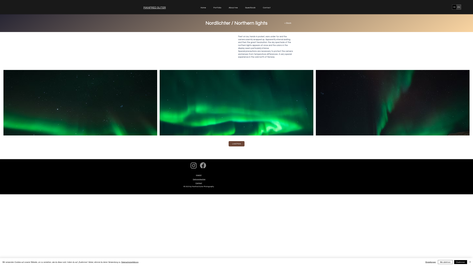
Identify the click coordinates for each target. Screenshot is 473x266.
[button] (219, 7)
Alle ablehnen (445, 262)
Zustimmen (460, 262)
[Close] (470, 262)
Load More (236, 144)
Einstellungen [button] (430, 262)
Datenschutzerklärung (129, 262)
